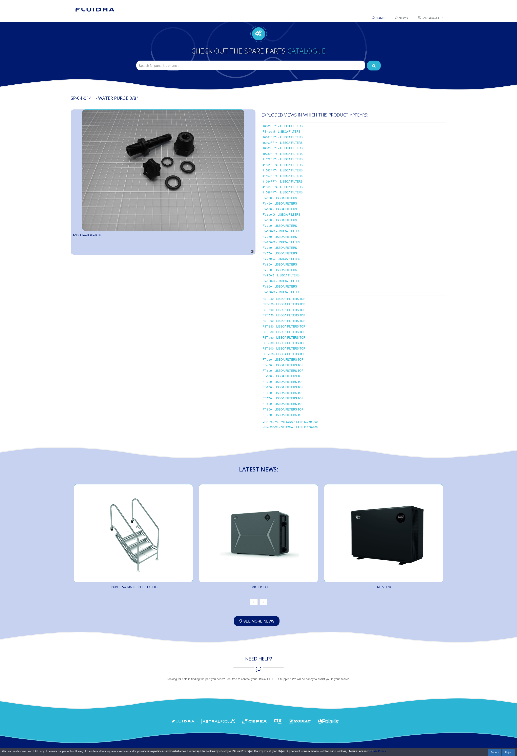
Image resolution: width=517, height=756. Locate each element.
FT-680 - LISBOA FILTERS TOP (283, 393)
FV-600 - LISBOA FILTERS (280, 226)
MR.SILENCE (385, 587)
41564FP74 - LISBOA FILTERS (283, 181)
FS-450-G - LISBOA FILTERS (281, 131)
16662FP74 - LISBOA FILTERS (283, 143)
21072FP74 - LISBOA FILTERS (283, 159)
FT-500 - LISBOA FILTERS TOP (283, 371)
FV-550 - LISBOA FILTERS (280, 220)
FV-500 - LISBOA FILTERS (280, 209)
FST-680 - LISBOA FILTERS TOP (284, 332)
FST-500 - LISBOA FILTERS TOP (284, 310)
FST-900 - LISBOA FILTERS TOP (284, 348)
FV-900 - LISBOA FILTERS (280, 270)
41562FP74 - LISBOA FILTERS (283, 170)
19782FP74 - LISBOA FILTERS (283, 154)
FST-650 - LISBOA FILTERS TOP (284, 326)
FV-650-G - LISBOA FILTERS (281, 242)
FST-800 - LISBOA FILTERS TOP (284, 343)
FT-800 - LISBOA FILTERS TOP (283, 404)
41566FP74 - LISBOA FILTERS (283, 192)
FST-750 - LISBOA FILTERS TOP (284, 337)
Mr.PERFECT (260, 587)
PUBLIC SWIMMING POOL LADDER (134, 587)
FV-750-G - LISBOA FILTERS (281, 259)
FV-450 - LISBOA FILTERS (280, 203)
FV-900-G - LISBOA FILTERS (281, 281)
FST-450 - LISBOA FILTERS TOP (284, 304)
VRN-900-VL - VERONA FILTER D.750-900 (290, 427)
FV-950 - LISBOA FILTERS (280, 286)
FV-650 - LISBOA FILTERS (280, 237)
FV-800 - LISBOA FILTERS (280, 264)
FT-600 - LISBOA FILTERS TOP (283, 382)
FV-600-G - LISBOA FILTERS (281, 231)
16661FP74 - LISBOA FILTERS (283, 137)
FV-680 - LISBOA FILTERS (280, 248)
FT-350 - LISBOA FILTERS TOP (283, 359)
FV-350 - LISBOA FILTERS (280, 198)
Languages (430, 18)
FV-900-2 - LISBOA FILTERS (281, 275)
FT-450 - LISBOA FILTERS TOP (283, 365)
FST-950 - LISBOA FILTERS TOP (284, 354)
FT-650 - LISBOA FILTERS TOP (283, 387)
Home (380, 18)
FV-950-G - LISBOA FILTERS (281, 292)
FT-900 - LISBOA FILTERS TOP (283, 409)
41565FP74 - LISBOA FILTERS (283, 187)
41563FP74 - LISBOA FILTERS (283, 176)
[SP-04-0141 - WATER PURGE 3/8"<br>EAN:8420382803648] (163, 170)
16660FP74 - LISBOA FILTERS (283, 126)
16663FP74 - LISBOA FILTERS (283, 148)
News (403, 18)
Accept (495, 752)
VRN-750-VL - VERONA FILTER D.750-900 (290, 422)
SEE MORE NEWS (258, 621)
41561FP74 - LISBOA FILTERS (283, 165)
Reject (508, 752)
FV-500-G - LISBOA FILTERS (281, 214)
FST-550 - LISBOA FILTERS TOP (284, 315)
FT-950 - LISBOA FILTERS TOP (283, 415)
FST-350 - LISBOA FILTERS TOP (284, 299)
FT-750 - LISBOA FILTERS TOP (283, 398)
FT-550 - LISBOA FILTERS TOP (283, 376)
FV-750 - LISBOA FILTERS (280, 253)
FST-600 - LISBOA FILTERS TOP (284, 321)
